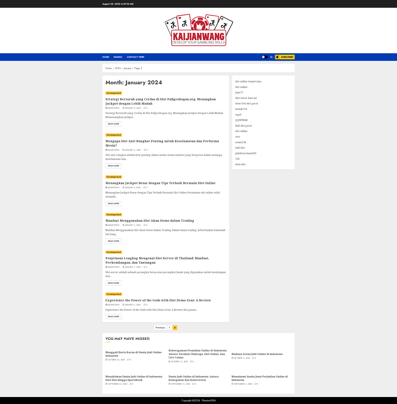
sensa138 (240, 142)
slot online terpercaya (248, 81)
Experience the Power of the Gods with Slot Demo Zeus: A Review (158, 300)
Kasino (118, 57)
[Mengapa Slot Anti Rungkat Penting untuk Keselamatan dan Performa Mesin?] (165, 135)
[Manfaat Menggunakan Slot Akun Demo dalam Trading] (165, 214)
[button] (271, 57)
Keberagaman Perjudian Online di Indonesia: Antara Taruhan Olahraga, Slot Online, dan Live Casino (198, 354)
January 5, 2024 (133, 187)
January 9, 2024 (133, 108)
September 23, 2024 (117, 384)
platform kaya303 (245, 153)
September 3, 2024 (243, 384)
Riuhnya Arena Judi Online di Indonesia (257, 354)
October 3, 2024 (242, 358)
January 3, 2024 (133, 267)
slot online (241, 87)
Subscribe (287, 57)
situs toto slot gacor (246, 103)
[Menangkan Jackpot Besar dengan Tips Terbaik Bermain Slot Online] (165, 177)
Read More (113, 124)
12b (237, 159)
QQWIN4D (241, 120)
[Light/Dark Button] (265, 57)
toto (237, 136)
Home (105, 57)
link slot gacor (243, 125)
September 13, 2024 (180, 384)
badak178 (241, 109)
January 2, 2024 (133, 305)
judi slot (240, 147)
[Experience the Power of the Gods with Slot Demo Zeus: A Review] (165, 294)
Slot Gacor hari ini (246, 98)
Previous (160, 327)
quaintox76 (114, 108)
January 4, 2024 (133, 225)
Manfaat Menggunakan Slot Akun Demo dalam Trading (149, 220)
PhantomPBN (209, 400)
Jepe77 (239, 92)
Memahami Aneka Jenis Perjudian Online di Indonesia (260, 378)
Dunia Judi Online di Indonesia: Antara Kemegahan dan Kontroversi (194, 378)
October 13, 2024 (179, 362)
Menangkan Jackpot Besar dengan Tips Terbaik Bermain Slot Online (160, 183)
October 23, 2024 (116, 360)
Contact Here (135, 57)
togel (238, 114)
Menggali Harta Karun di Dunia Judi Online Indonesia (133, 354)
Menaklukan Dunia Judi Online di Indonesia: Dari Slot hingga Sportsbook (134, 378)
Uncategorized (114, 93)
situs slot (240, 164)
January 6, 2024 (133, 150)
